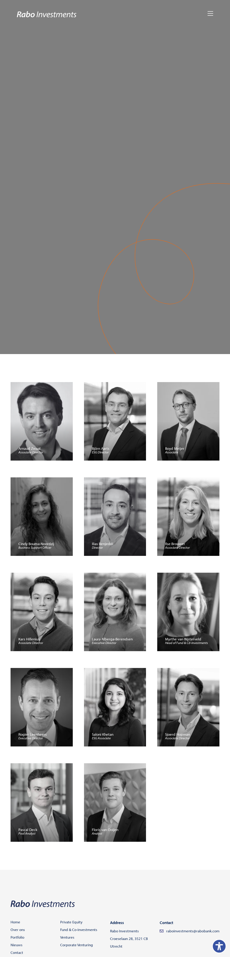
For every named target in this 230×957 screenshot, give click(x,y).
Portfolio (17, 937)
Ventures (67, 937)
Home (15, 922)
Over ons (18, 929)
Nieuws (16, 944)
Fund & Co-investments (78, 929)
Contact (17, 952)
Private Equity (71, 922)
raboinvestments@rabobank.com (192, 931)
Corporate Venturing (76, 944)
